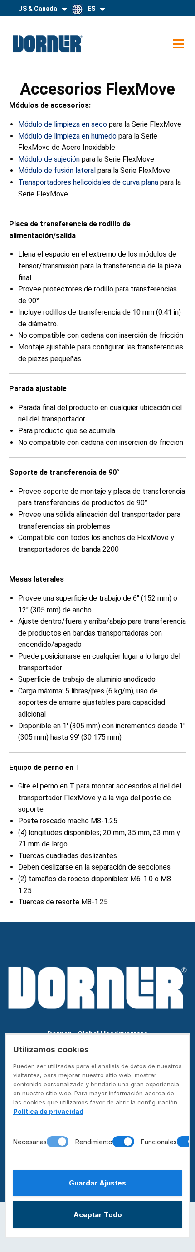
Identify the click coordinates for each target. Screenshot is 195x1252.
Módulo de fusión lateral (57, 170)
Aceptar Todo (97, 1214)
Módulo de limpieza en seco (62, 124)
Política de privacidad (48, 1111)
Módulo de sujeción (49, 159)
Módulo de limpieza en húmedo (68, 136)
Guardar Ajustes (97, 1183)
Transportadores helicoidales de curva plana (88, 182)
